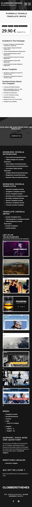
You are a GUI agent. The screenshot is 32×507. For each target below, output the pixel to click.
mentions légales (12, 463)
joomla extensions (12, 416)
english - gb (11, 431)
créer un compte (13, 423)
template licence (23, 26)
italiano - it (10, 428)
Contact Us (16, 136)
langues (8, 426)
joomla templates (12, 226)
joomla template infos (13, 217)
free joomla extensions (10, 238)
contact (8, 419)
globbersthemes (11, 3)
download (4, 26)
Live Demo (10, 26)
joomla (16, 26)
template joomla (11, 414)
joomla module (11, 228)
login (7, 421)
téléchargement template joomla (17, 219)
